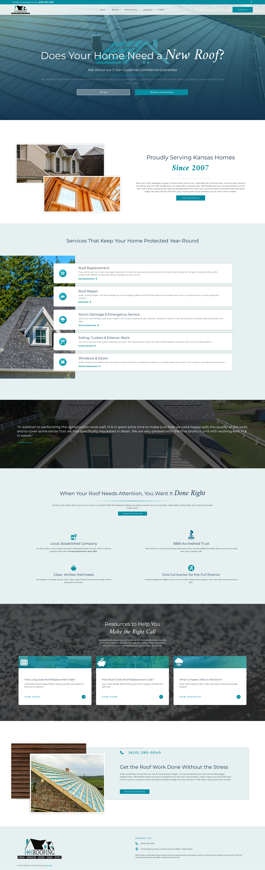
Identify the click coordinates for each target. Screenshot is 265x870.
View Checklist (190, 697)
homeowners (183, 855)
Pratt (237, 855)
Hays (227, 855)
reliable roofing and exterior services (168, 857)
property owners (196, 855)
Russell (232, 855)
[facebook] (251, 2)
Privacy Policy (48, 865)
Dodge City (221, 855)
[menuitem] (104, 9)
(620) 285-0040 (46, 2)
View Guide (32, 697)
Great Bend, (213, 855)
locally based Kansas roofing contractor (160, 855)
